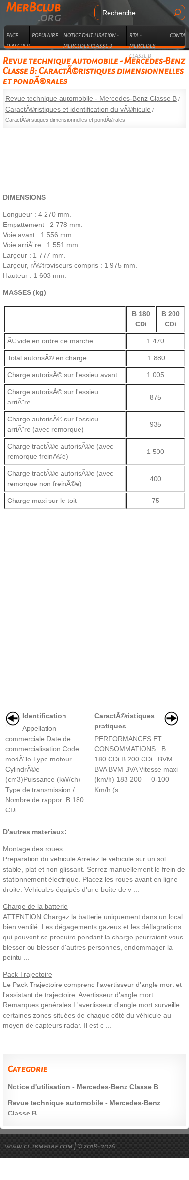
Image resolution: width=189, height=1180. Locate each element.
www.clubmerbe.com (39, 1146)
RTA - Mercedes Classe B (142, 39)
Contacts (177, 35)
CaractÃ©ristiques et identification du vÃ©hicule (78, 109)
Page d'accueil (18, 39)
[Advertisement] (94, 157)
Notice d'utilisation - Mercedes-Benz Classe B (83, 1087)
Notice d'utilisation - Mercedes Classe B (91, 39)
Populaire (45, 35)
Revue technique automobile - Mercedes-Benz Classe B (91, 98)
